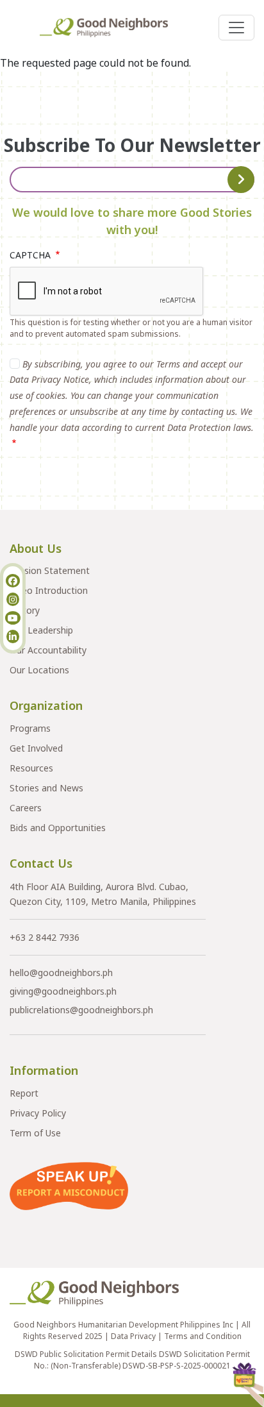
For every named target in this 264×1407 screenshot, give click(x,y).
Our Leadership (41, 630)
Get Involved (36, 748)
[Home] (109, 27)
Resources (31, 768)
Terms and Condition (203, 1336)
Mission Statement (50, 570)
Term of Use (35, 1133)
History (25, 610)
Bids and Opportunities (58, 827)
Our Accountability (48, 650)
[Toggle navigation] (236, 27)
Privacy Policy (38, 1113)
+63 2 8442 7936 (44, 937)
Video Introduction (49, 590)
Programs (30, 728)
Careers (26, 808)
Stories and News (46, 788)
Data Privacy (133, 1336)
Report (24, 1093)
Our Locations (39, 670)
